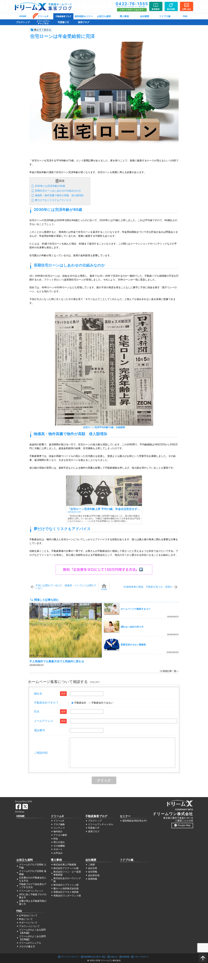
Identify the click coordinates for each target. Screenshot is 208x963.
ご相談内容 (41, 752)
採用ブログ (83, 22)
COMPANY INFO (184, 809)
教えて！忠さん (42, 29)
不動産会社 (80, 702)
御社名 (38, 693)
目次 (62, 180)
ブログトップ (23, 22)
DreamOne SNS (23, 801)
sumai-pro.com (74, 512)
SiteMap (19, 811)
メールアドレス (43, 720)
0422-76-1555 (132, 3)
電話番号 (39, 730)
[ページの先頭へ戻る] (203, 958)
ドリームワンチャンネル (43, 22)
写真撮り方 (63, 22)
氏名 (36, 711)
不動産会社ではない (102, 702)
